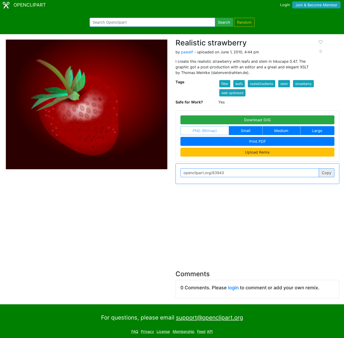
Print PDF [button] (257, 141)
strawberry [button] (303, 84)
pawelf (187, 52)
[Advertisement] (172, 224)
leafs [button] (239, 84)
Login (285, 4)
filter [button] (224, 84)
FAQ (134, 331)
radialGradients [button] (261, 84)
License (163, 331)
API (210, 331)
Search (224, 22)
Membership (183, 331)
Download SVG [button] (257, 120)
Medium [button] (281, 130)
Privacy (147, 331)
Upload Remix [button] (257, 152)
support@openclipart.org (209, 317)
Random (244, 22)
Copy (326, 172)
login (233, 287)
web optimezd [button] (232, 93)
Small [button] (245, 130)
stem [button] (284, 84)
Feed (201, 331)
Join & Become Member (316, 5)
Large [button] (317, 130)
